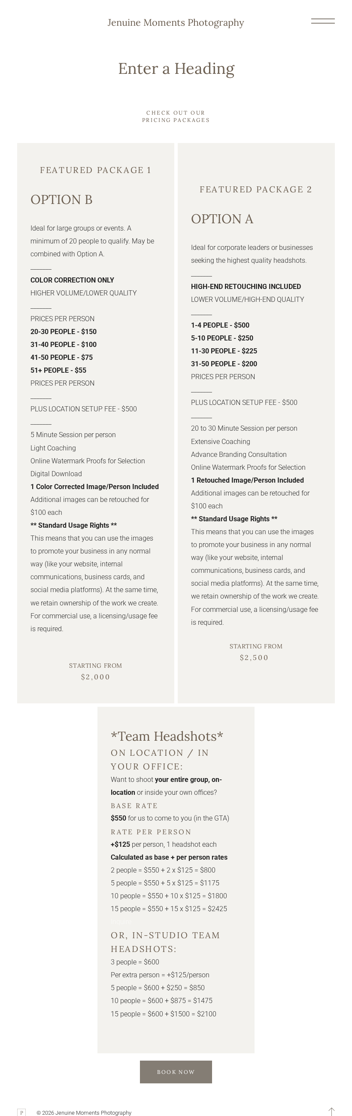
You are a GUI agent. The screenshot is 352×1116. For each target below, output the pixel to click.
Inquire (121, 922)
